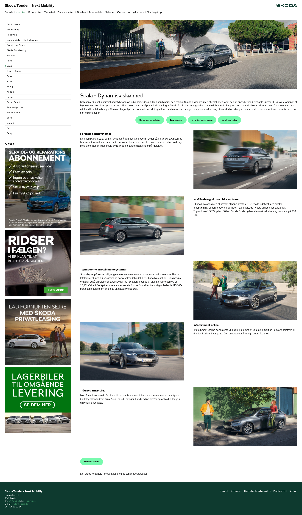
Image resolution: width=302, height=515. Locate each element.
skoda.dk (224, 491)
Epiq (9, 128)
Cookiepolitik (236, 491)
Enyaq (10, 97)
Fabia (9, 60)
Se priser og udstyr (149, 120)
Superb (10, 76)
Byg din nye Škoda (16, 45)
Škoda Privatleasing (16, 50)
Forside (9, 12)
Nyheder (110, 12)
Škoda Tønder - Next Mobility (29, 5)
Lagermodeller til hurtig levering (22, 40)
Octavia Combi (14, 71)
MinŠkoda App (14, 112)
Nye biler (21, 12)
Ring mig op (30, 501)
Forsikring (12, 34)
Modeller (11, 55)
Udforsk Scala (91, 461)
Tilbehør (81, 12)
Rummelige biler (15, 107)
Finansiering (13, 29)
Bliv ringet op (154, 12)
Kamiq (10, 81)
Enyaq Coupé (13, 102)
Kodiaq (10, 92)
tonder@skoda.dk (20, 504)
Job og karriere (135, 12)
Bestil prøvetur (14, 24)
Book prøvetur (229, 120)
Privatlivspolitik (280, 491)
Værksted (49, 12)
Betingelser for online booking (257, 491)
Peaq (9, 133)
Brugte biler (35, 12)
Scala (9, 66)
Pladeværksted (65, 12)
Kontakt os (176, 120)
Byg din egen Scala (202, 120)
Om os (121, 12)
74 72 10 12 (14, 501)
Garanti (10, 123)
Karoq (10, 86)
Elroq (9, 117)
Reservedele (95, 12)
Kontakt (292, 491)
